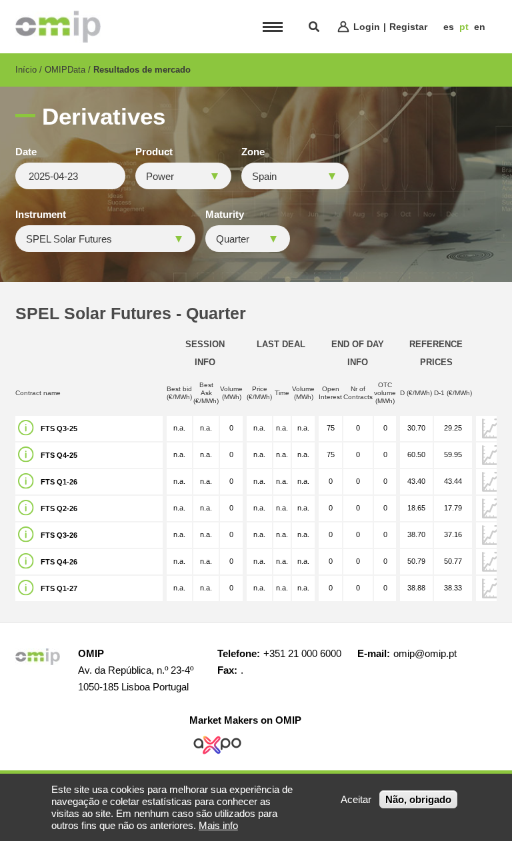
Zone (253, 152)
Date (26, 152)
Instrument (40, 214)
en (479, 26)
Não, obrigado (418, 799)
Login (366, 26)
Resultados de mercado (142, 70)
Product (154, 152)
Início (26, 70)
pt (464, 26)
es (448, 26)
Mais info (218, 825)
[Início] (58, 27)
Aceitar (356, 799)
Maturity (224, 214)
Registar (408, 26)
